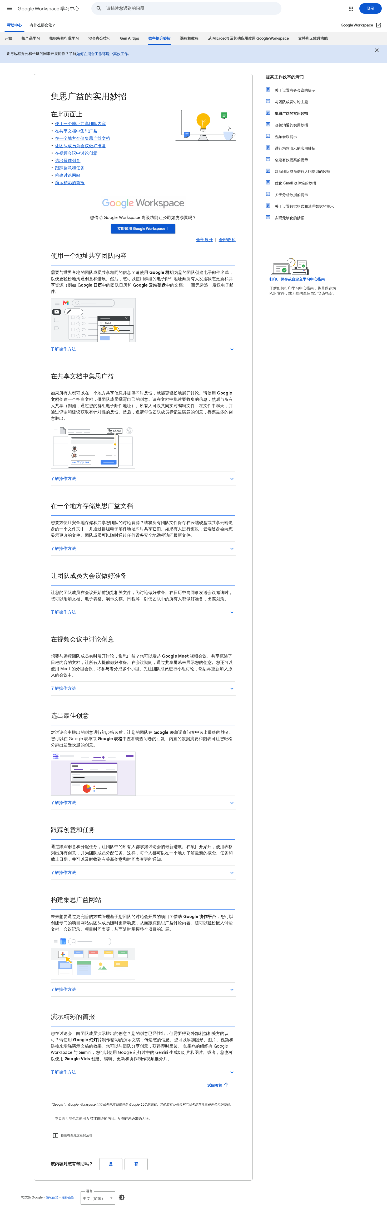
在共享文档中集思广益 (76, 131)
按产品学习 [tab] (31, 38)
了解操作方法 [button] (63, 349)
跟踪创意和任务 (70, 168)
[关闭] (377, 51)
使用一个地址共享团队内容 (80, 123)
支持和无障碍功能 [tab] (313, 38)
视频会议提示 (286, 136)
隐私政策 (52, 1197)
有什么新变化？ (43, 25)
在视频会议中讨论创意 (76, 153)
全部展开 (204, 239)
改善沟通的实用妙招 (291, 125)
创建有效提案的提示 (291, 160)
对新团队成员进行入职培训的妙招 (302, 171)
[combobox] (193, 8)
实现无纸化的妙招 (289, 218)
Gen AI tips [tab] (129, 38)
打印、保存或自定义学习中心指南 (297, 279)
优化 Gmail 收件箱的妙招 (295, 183)
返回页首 (215, 1085)
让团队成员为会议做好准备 (80, 146)
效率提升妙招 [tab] (159, 38)
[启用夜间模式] (121, 1197)
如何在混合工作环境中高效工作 (102, 53)
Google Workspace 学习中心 (48, 9)
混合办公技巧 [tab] (99, 38)
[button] (9, 8)
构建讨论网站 (67, 175)
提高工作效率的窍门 (285, 77)
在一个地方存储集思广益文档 (82, 138)
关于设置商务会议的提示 (295, 90)
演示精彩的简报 (70, 183)
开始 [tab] (8, 38)
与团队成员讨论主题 (291, 101)
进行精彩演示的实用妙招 (295, 148)
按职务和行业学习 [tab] (64, 38)
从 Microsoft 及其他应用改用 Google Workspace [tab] (248, 38)
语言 (89, 1191)
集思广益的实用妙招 (291, 113)
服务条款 (68, 1197)
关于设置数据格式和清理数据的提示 (304, 206)
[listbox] (98, 1198)
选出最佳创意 (67, 160)
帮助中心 (14, 25)
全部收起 (227, 239)
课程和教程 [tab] (189, 38)
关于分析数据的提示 (291, 194)
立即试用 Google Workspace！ (143, 228)
